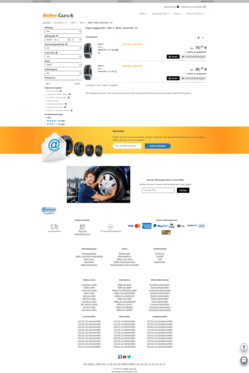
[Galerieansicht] (202, 38)
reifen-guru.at (129, 369)
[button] (244, 346)
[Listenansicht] (198, 38)
